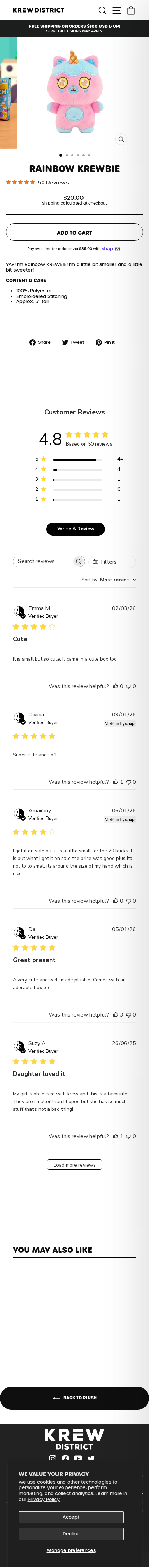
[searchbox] (42, 561)
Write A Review (75, 528)
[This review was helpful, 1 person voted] (115, 782)
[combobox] (108, 580)
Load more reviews (75, 1165)
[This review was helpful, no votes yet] (115, 686)
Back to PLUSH (79, 1398)
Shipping (51, 203)
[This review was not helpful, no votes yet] (128, 686)
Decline (71, 1534)
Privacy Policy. (44, 1499)
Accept (71, 1517)
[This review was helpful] (115, 1015)
